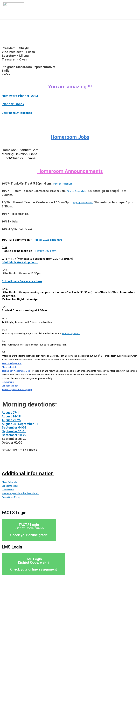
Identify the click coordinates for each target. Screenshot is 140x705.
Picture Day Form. (46, 251)
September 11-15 (14, 431)
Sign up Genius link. (77, 191)
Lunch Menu (8, 489)
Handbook (33, 493)
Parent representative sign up (17, 389)
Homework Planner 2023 (20, 96)
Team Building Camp (12, 363)
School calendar (10, 385)
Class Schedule (9, 482)
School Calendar (10, 485)
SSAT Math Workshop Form (20, 262)
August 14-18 (11, 416)
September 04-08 (14, 427)
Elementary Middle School (15, 493)
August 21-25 (11, 420)
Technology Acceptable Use (16, 370)
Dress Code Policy (11, 497)
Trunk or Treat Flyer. (62, 183)
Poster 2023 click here (47, 239)
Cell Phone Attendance (17, 112)
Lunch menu (8, 382)
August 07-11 (11, 412)
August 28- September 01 (20, 424)
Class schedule (9, 367)
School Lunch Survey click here (22, 281)
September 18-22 (14, 435)
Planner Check (13, 104)
